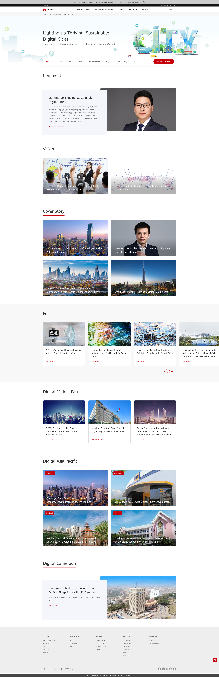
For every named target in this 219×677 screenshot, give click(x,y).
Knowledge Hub (127, 649)
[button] (164, 371)
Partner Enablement (101, 646)
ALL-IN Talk (126, 655)
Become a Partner (101, 640)
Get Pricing (72, 640)
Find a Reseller (73, 643)
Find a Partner (100, 643)
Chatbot (72, 646)
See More (45, 652)
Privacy (122, 675)
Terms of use (129, 675)
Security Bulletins (154, 643)
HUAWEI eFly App (69, 669)
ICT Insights (51, 14)
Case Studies (126, 640)
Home (44, 14)
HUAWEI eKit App (52, 669)
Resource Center (127, 643)
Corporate (152, 640)
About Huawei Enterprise (49, 640)
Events (44, 646)
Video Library (126, 646)
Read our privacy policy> (131, 2)
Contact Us (46, 649)
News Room (46, 643)
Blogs (124, 652)
